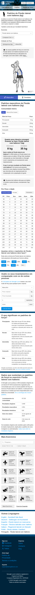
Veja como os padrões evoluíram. (23, 369)
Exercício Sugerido (22, 506)
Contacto (21, 546)
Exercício (4, 30)
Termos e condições (9, 560)
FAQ (20, 549)
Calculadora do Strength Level (11, 281)
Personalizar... (29, 192)
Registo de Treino (28, 7)
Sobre (20, 543)
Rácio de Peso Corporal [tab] (12, 112)
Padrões (17, 7)
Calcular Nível (7, 308)
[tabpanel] (17, 125)
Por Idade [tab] (15, 192)
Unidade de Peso (6, 41)
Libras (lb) (18, 44)
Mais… (25, 55)
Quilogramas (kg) (8, 44)
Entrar (23, 3)
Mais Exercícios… (8, 506)
